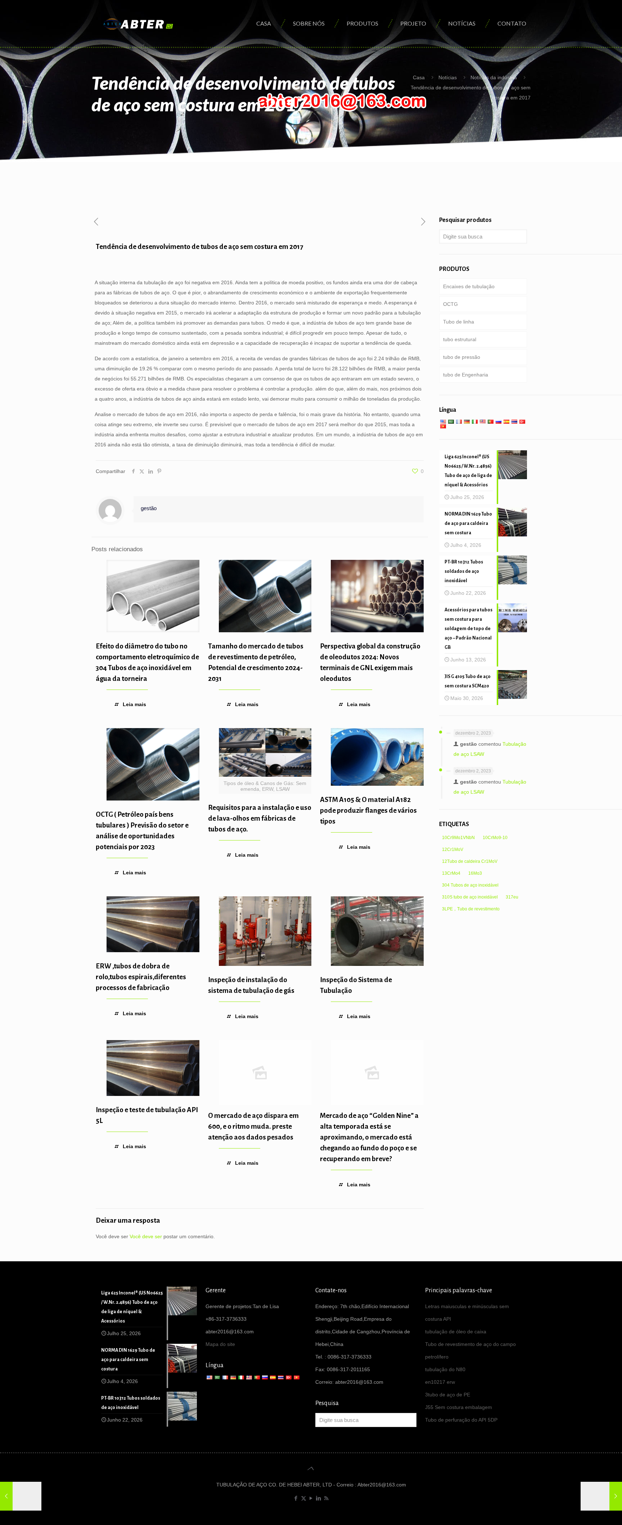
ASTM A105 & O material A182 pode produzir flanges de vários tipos (368, 810)
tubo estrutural (459, 339)
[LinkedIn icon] (318, 1498)
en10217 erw (440, 1382)
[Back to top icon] (311, 1468)
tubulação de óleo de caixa (455, 1331)
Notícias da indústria (493, 77)
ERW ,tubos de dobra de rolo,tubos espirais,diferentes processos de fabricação (141, 976)
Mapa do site (220, 1344)
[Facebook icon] (296, 1498)
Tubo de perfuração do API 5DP (461, 1420)
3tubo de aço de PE (447, 1394)
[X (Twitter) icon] (303, 1498)
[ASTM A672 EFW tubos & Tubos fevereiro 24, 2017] (601, 1496)
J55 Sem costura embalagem (458, 1407)
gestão (149, 508)
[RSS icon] (326, 1498)
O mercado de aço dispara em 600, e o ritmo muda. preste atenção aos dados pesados (253, 1126)
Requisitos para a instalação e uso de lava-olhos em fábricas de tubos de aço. (259, 818)
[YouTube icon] (311, 1498)
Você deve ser (146, 1236)
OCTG (450, 304)
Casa (419, 77)
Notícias (447, 77)
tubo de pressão (461, 357)
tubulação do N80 (445, 1369)
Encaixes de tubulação (469, 286)
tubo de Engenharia (465, 375)
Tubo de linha (458, 322)
